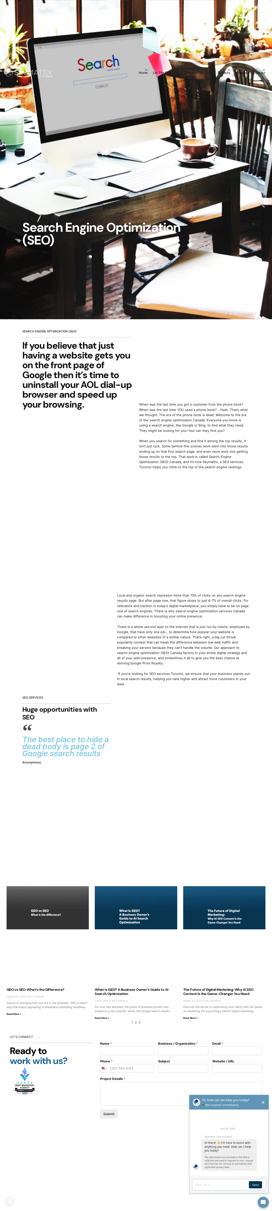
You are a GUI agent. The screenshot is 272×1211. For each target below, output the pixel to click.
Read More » (14, 1013)
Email (217, 1044)
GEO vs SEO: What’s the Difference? (36, 989)
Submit (108, 1114)
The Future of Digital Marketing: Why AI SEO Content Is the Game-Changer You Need (218, 991)
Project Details (112, 1079)
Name (106, 1044)
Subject (164, 1061)
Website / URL (223, 1061)
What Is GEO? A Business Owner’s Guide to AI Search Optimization (131, 991)
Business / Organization (178, 1044)
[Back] (9, 155)
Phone (106, 1061)
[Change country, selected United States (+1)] (104, 1068)
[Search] (9, 1201)
